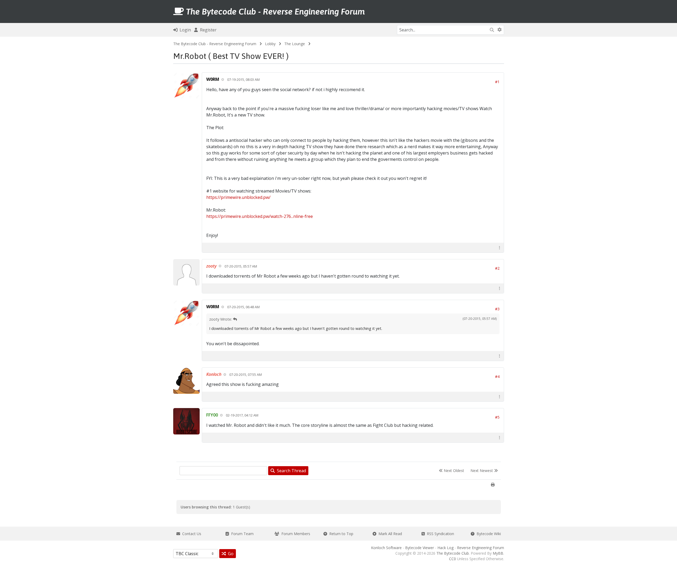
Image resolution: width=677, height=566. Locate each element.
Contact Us (190, 533)
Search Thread (290, 471)
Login (184, 30)
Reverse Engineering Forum (480, 547)
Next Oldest (453, 470)
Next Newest (482, 470)
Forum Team (241, 533)
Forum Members (294, 533)
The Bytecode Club (452, 553)
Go (230, 553)
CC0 (452, 558)
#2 (497, 268)
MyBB (498, 553)
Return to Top (340, 533)
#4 (497, 376)
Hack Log (445, 547)
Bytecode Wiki (487, 533)
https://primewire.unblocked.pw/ (238, 197)
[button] (499, 247)
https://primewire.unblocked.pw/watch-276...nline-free (259, 216)
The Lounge (294, 43)
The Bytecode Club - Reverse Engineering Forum (214, 43)
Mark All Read (389, 533)
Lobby (270, 43)
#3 (497, 308)
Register (207, 30)
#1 (497, 81)
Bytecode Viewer (419, 547)
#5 (497, 417)
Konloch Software (386, 547)
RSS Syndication (439, 533)
